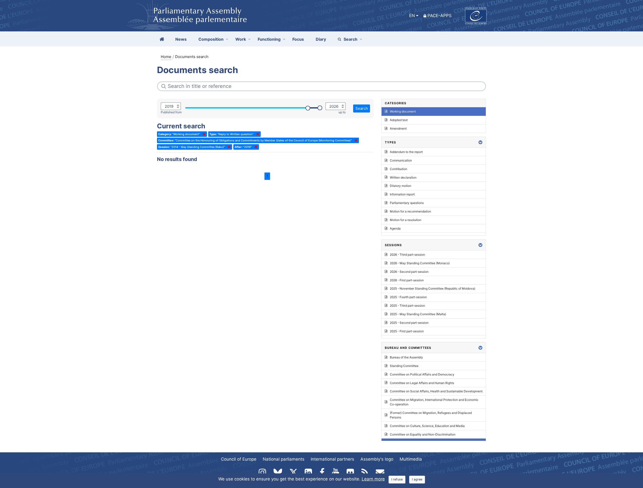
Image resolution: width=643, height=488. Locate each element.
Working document (403, 111)
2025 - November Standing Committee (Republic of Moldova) (432, 288)
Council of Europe (238, 459)
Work (240, 39)
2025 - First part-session (407, 331)
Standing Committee (404, 366)
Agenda (395, 228)
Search (350, 39)
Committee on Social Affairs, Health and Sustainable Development (436, 391)
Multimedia (411, 459)
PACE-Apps (439, 15)
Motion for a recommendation (410, 211)
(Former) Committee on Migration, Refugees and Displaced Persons (431, 415)
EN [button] (412, 15)
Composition (211, 39)
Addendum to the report (406, 152)
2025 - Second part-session (409, 322)
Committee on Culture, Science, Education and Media (427, 426)
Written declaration (403, 177)
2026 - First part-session (407, 280)
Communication (401, 160)
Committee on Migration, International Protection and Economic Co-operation (434, 402)
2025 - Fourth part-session (408, 297)
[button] (480, 142)
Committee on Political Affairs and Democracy (422, 374)
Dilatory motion (400, 186)
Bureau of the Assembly (406, 357)
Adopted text (399, 120)
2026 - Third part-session (407, 254)
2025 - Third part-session (407, 305)
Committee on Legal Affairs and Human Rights (422, 383)
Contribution (398, 169)
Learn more (373, 478)
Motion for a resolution (405, 220)
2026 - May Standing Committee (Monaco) (420, 263)
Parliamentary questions (407, 203)
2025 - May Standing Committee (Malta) (418, 314)
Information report (402, 194)
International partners (332, 459)
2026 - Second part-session (409, 272)
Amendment (398, 128)
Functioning (269, 39)
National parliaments (283, 459)
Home (166, 56)
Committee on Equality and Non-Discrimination (422, 434)
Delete (202, 134)
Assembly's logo (376, 459)
